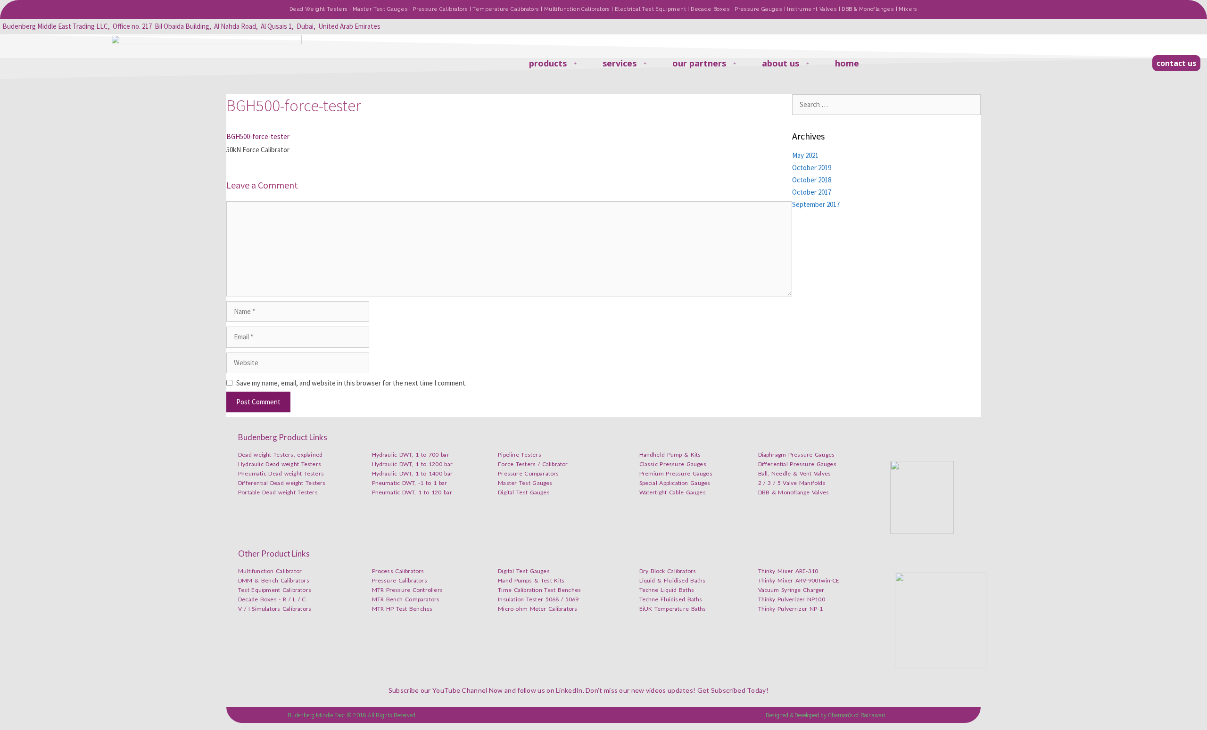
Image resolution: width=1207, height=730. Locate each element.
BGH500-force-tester (257, 136)
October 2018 (811, 179)
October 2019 (811, 167)
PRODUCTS (548, 63)
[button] (1176, 63)
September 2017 (816, 204)
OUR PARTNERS (699, 63)
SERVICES (620, 63)
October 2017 (811, 192)
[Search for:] (886, 104)
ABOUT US (780, 63)
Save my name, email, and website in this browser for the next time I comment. (351, 382)
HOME (847, 63)
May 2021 (805, 155)
